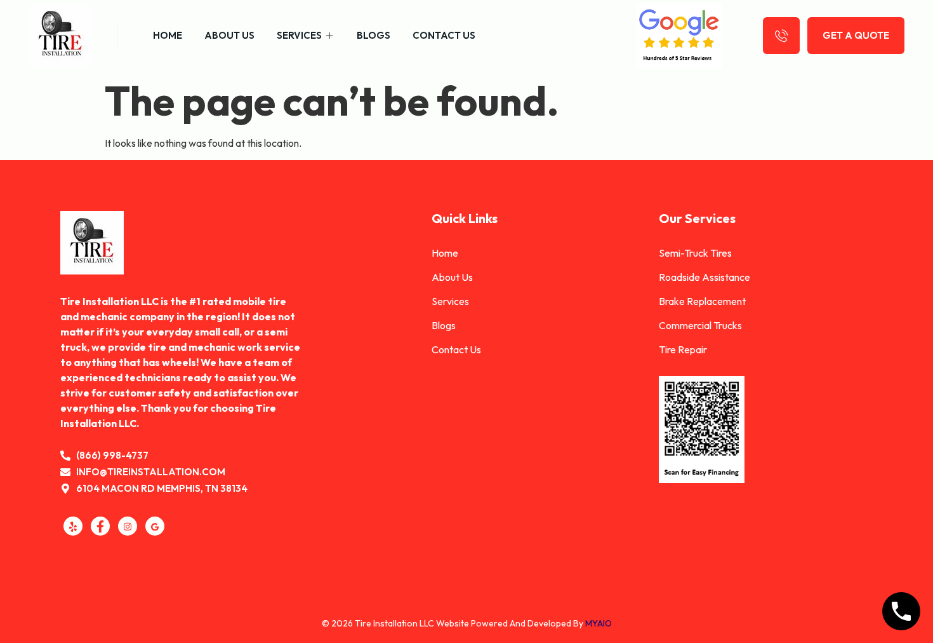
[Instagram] (127, 526)
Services (299, 35)
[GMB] (154, 526)
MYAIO (598, 623)
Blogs (373, 35)
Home (167, 35)
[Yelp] (73, 526)
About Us (229, 35)
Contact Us (444, 35)
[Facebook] (100, 526)
